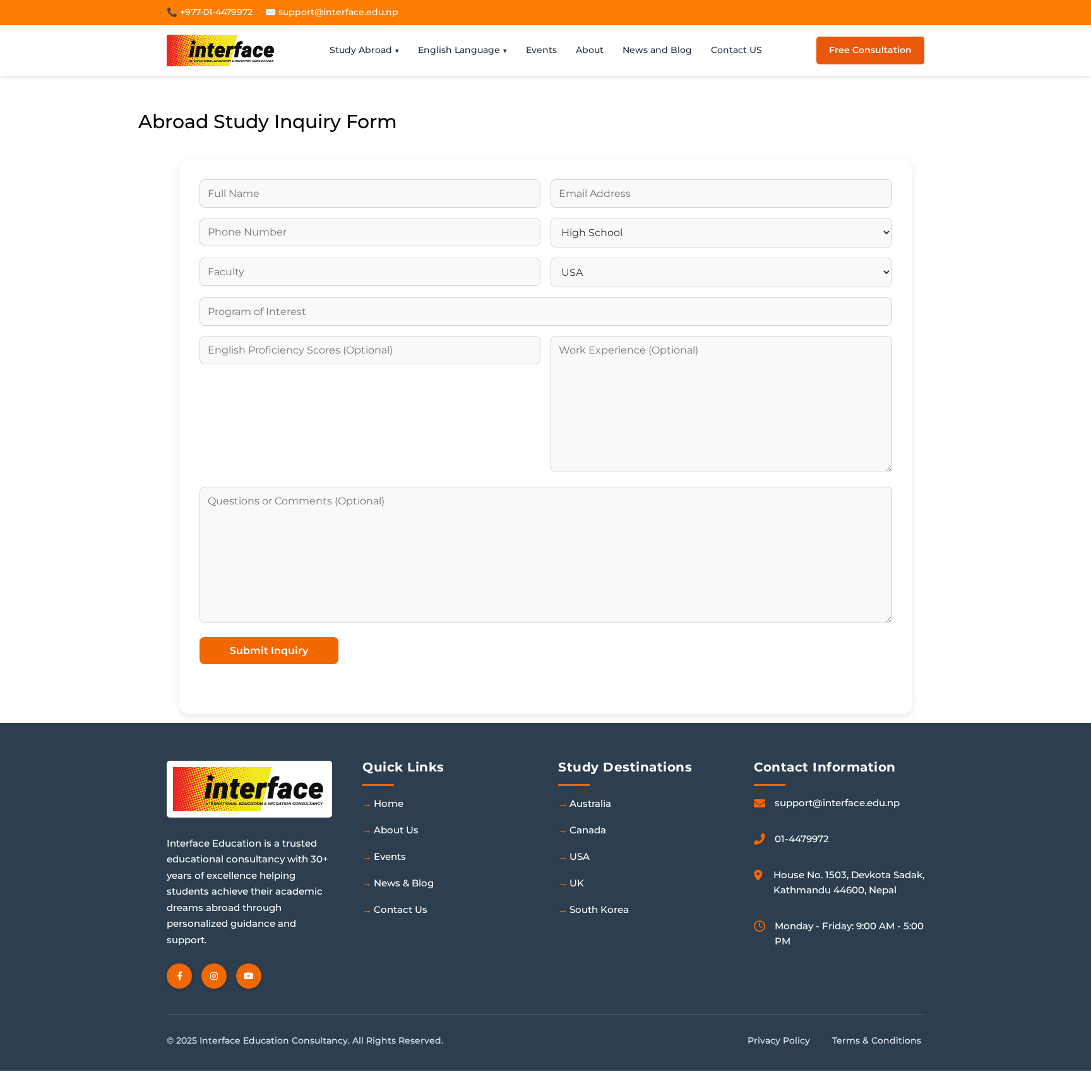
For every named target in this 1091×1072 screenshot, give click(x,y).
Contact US (736, 50)
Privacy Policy (779, 1040)
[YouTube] (248, 976)
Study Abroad (361, 50)
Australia (590, 803)
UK (576, 883)
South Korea (599, 909)
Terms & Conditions (876, 1040)
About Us (396, 830)
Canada (587, 830)
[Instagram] (214, 976)
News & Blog (404, 883)
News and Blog (657, 50)
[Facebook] (179, 976)
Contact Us (400, 909)
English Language (459, 50)
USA (579, 856)
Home (388, 803)
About (590, 50)
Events (541, 50)
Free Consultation (870, 50)
